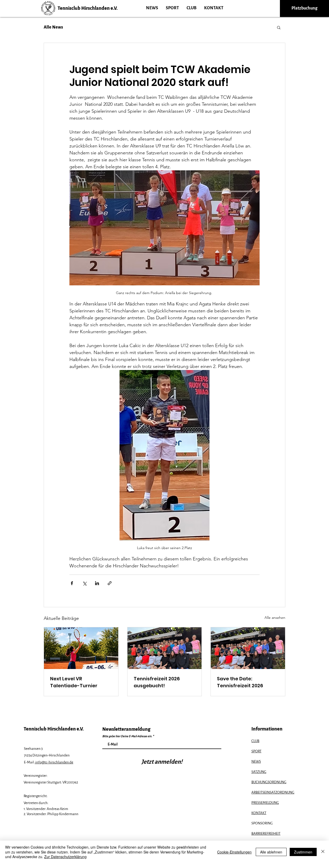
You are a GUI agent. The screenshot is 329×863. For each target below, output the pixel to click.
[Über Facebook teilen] (71, 583)
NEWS (256, 761)
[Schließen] (323, 852)
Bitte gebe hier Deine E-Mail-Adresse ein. (127, 736)
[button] (278, 27)
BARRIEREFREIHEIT (265, 833)
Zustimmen (303, 852)
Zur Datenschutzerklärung (65, 856)
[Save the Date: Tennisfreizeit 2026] (248, 648)
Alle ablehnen (271, 852)
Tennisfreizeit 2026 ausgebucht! (157, 682)
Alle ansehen (274, 617)
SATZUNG (258, 772)
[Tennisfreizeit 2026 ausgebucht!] (164, 648)
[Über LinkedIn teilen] (97, 583)
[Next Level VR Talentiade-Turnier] (81, 648)
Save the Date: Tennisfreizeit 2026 (240, 682)
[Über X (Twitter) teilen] (84, 583)
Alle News (53, 27)
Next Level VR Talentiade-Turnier (73, 682)
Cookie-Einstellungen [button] (234, 852)
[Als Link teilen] (109, 583)
